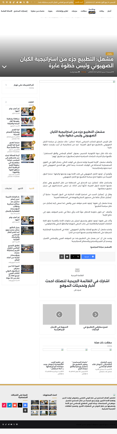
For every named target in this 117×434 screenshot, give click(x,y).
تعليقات (8, 188)
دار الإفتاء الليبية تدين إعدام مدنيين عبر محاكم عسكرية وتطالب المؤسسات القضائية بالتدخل (12, 204)
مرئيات (74, 11)
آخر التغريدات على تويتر (24, 85)
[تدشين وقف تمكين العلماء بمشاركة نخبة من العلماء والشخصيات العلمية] (35, 408)
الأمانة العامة (6, 11)
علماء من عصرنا (37, 11)
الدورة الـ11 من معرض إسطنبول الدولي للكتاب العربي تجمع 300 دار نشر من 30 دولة (44, 2)
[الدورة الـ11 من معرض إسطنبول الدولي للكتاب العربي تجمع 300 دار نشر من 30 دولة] (27, 269)
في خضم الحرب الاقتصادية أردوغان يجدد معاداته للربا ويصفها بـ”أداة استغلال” (53, 365)
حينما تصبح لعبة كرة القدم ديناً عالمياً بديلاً (13, 145)
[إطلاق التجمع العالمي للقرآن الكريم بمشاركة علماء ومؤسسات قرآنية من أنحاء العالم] (27, 248)
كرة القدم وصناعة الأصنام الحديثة (12, 132)
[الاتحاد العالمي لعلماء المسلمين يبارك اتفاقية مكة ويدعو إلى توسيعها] (44, 413)
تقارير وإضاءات (62, 11)
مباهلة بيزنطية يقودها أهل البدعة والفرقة (13, 121)
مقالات (84, 11)
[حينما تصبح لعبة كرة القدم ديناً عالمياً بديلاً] (27, 145)
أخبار (109, 11)
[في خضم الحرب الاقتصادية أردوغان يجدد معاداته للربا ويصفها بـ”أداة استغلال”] (53, 354)
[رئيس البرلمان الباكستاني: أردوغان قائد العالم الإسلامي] (101, 354)
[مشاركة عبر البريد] (67, 256)
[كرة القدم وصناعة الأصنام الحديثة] (27, 133)
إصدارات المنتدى (20, 11)
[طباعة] (61, 256)
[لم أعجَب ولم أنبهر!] (27, 111)
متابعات (109, 54)
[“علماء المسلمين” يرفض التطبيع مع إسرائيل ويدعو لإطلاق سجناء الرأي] (77, 354)
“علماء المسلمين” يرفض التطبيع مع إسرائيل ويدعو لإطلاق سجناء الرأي (79, 365)
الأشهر (20, 188)
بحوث (50, 11)
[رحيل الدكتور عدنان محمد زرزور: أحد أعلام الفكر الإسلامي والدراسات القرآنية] (27, 230)
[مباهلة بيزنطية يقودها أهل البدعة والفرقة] (27, 122)
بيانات (101, 11)
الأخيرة (31, 188)
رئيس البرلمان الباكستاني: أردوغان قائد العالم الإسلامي (102, 364)
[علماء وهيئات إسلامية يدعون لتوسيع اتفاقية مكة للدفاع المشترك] (53, 413)
